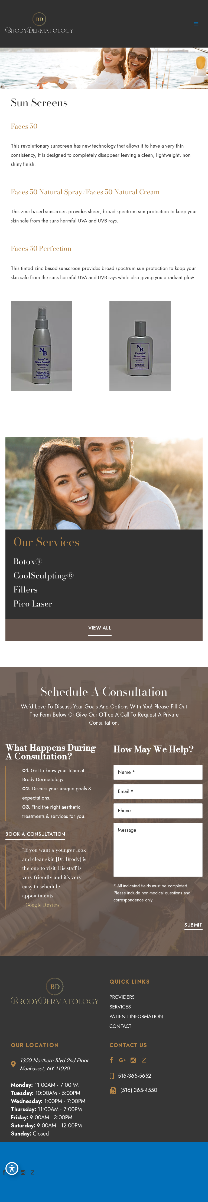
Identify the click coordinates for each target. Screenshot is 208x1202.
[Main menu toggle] (196, 24)
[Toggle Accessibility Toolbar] (11, 1168)
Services (120, 1006)
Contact (120, 1026)
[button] (99, 627)
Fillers (25, 589)
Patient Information (136, 1016)
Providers (122, 997)
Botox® (28, 561)
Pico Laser (33, 603)
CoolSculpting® (44, 575)
